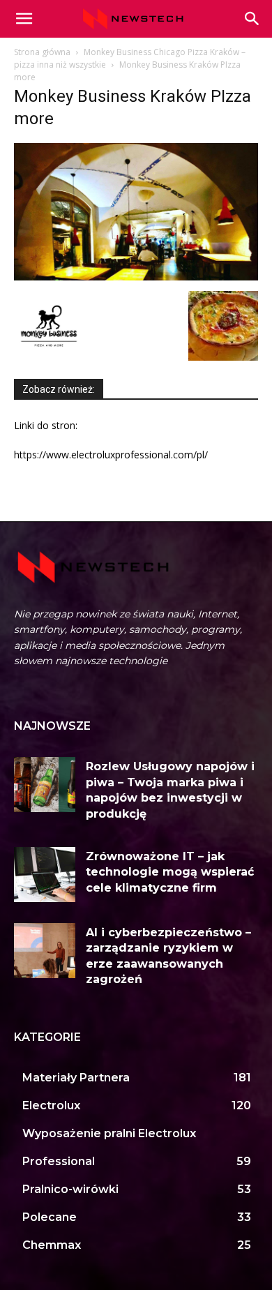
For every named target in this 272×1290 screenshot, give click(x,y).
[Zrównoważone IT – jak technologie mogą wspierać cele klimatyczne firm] (44, 874)
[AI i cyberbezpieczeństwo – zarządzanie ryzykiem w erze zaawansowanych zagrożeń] (44, 950)
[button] (252, 19)
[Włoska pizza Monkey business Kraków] (49, 357)
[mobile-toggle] (23, 19)
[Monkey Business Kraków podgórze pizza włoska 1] (223, 357)
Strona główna (42, 52)
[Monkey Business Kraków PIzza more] (136, 277)
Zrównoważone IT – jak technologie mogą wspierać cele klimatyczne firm (170, 872)
